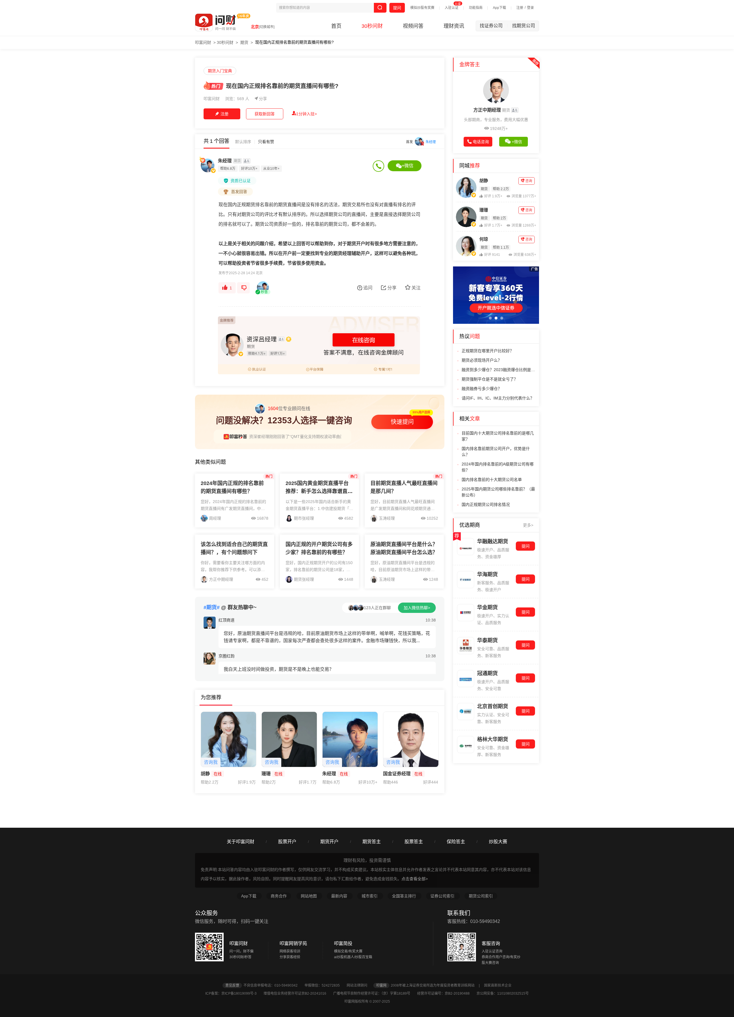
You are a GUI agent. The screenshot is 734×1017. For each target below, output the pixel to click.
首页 (336, 26)
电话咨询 (481, 141)
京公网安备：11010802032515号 (503, 993)
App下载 (499, 8)
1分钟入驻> (306, 114)
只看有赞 (266, 141)
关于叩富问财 (240, 841)
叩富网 (381, 985)
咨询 (528, 181)
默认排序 (243, 141)
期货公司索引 (481, 896)
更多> (528, 525)
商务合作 (279, 896)
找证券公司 (494, 25)
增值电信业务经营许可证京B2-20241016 (297, 993)
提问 (397, 7)
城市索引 (370, 896)
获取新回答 (265, 114)
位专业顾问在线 (289, 408)
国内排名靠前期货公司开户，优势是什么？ (496, 451)
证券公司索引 (443, 896)
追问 (367, 287)
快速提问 (402, 422)
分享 (263, 98)
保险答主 (456, 841)
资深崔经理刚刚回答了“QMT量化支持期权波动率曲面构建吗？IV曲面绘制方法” (319, 436)
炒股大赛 (498, 841)
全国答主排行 (404, 896)
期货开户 (329, 841)
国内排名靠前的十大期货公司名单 (492, 479)
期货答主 (371, 841)
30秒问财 (372, 26)
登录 (530, 8)
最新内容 (339, 896)
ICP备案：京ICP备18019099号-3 (234, 993)
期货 (244, 42)
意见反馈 (232, 985)
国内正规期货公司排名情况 (486, 504)
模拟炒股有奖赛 (422, 8)
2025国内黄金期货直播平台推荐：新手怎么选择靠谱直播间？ (319, 491)
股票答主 (414, 841)
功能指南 (476, 8)
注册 (519, 8)
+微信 (407, 165)
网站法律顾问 (359, 985)
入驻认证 (451, 8)
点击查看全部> (414, 878)
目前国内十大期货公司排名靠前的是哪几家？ (498, 436)
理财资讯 (454, 26)
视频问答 (413, 26)
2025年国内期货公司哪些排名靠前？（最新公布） (498, 492)
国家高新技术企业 (498, 985)
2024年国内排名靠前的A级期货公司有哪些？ (498, 467)
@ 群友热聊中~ (230, 607)
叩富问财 (203, 42)
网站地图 (309, 896)
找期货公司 (523, 25)
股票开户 (287, 841)
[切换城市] (266, 27)
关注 (416, 287)
